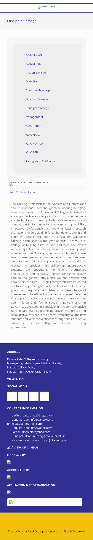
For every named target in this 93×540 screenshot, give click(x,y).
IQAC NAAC (33, 134)
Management (34, 117)
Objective (32, 81)
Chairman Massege (38, 90)
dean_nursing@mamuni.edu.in (45, 436)
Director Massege (37, 99)
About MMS (33, 63)
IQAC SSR (32, 152)
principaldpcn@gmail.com (24, 423)
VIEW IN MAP (16, 379)
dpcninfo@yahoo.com (38, 419)
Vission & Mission (37, 72)
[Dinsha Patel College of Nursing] (46, 8)
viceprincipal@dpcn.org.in (49, 440)
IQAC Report (33, 125)
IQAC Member (35, 143)
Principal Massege (37, 108)
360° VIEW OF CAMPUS (22, 447)
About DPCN (34, 54)
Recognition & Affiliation (41, 161)
